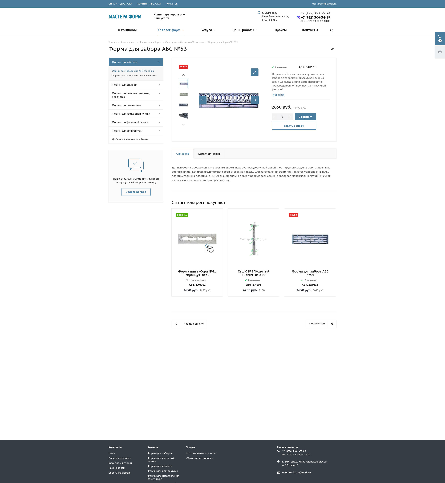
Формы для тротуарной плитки (131, 113)
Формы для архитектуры (127, 130)
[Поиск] (331, 30)
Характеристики (209, 153)
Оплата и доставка (119, 458)
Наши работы (243, 30)
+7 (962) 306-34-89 (315, 17)
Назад (203, 100)
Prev (183, 75)
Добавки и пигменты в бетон (130, 139)
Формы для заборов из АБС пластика (133, 70)
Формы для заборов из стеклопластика (134, 75)
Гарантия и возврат (120, 463)
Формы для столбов (124, 84)
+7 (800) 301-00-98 (315, 13)
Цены (111, 453)
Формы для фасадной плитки (130, 122)
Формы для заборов (124, 62)
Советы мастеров (119, 472)
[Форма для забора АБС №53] (228, 99)
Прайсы (281, 30)
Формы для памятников (126, 105)
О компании (127, 30)
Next (183, 124)
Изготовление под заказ (201, 453)
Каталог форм (169, 30)
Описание (182, 153)
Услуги (207, 30)
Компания (115, 447)
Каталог (152, 447)
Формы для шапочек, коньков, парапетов (131, 95)
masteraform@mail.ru (324, 3)
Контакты (310, 30)
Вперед (255, 100)
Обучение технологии (199, 458)
